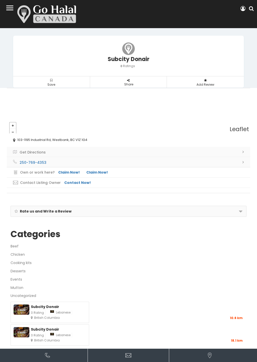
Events (16, 279)
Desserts (18, 271)
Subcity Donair (45, 306)
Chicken (18, 254)
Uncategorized (23, 295)
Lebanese (63, 312)
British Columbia (47, 318)
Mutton (17, 287)
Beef (15, 246)
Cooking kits (21, 262)
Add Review (205, 84)
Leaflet (239, 129)
